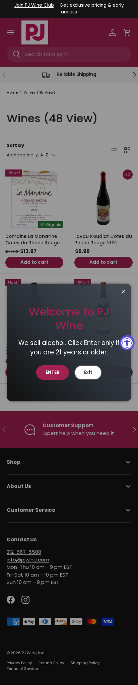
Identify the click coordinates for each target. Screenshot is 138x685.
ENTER (53, 372)
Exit (88, 372)
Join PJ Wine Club (34, 5)
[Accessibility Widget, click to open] (127, 342)
